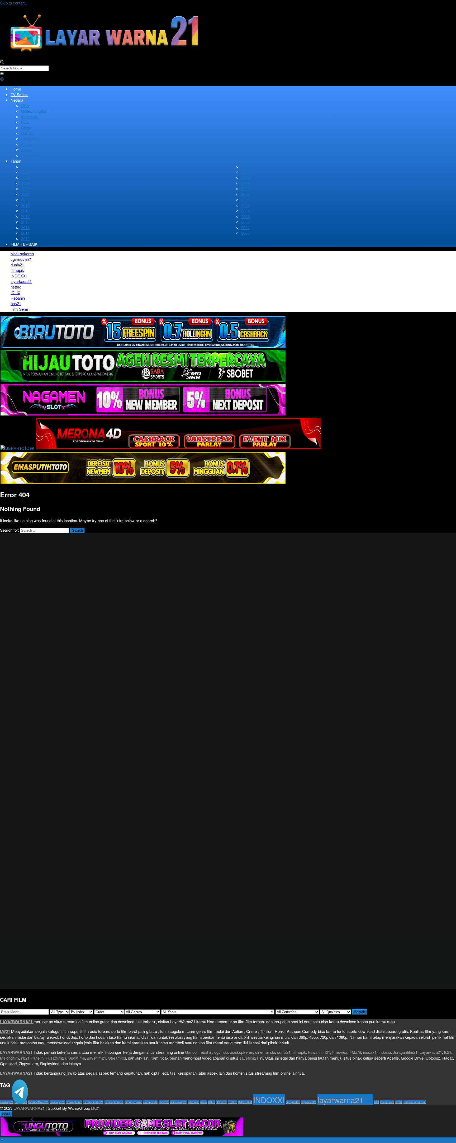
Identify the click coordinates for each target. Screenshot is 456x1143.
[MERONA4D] (178, 448)
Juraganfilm (293, 1102)
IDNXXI (232, 1102)
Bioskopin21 (57, 1102)
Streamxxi (117, 1058)
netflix (398, 1102)
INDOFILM (245, 1102)
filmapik (299, 1052)
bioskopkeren (241, 1052)
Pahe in (37, 1058)
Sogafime (76, 1058)
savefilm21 (96, 1058)
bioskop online (133, 1102)
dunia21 (284, 1052)
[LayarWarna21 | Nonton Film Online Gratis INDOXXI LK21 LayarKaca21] (105, 56)
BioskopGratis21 (38, 1102)
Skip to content (13, 3)
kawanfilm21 (319, 1052)
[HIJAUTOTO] (143, 380)
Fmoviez (339, 1052)
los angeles (387, 1102)
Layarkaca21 (431, 1052)
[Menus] (2, 74)
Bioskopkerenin (114, 1102)
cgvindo (221, 1052)
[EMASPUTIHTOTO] (143, 482)
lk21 (447, 1052)
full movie (193, 1102)
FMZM (355, 1052)
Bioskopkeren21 (93, 1102)
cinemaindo (265, 1052)
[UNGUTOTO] (122, 1134)
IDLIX (211, 1102)
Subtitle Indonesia (414, 1102)
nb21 (25, 1058)
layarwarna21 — (345, 1099)
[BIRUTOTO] (143, 346)
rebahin (206, 1052)
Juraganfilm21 (405, 1052)
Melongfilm (9, 1058)
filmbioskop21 (178, 1102)
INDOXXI (269, 1099)
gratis (203, 1102)
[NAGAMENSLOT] (143, 414)
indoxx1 (370, 1052)
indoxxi (385, 1052)
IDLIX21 (221, 1102)
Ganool (191, 1052)
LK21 (95, 1108)
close (6, 1114)
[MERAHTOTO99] (17, 448)
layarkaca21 (308, 1102)
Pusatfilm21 (56, 1058)
